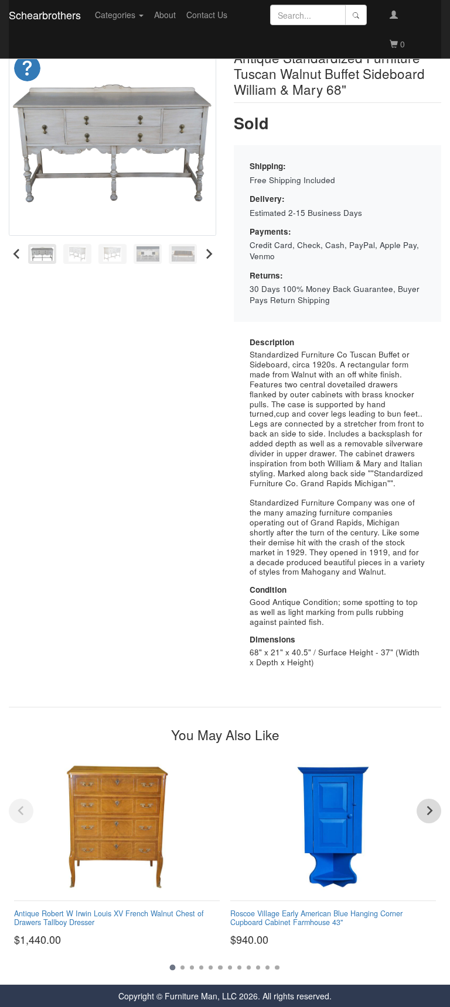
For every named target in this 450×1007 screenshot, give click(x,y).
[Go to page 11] (267, 967)
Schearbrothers (45, 14)
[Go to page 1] (173, 967)
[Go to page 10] (258, 967)
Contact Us (206, 14)
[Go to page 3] (192, 967)
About (165, 14)
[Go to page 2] (182, 967)
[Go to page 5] (211, 967)
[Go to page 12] (277, 967)
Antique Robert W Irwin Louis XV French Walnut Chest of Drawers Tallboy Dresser (109, 917)
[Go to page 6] (220, 967)
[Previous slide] (21, 811)
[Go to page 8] (239, 967)
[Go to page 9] (249, 967)
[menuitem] (42, 253)
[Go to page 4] (201, 967)
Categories (116, 14)
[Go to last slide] (17, 253)
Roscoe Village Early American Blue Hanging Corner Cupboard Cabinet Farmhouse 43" (316, 917)
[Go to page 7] (230, 967)
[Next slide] (208, 253)
